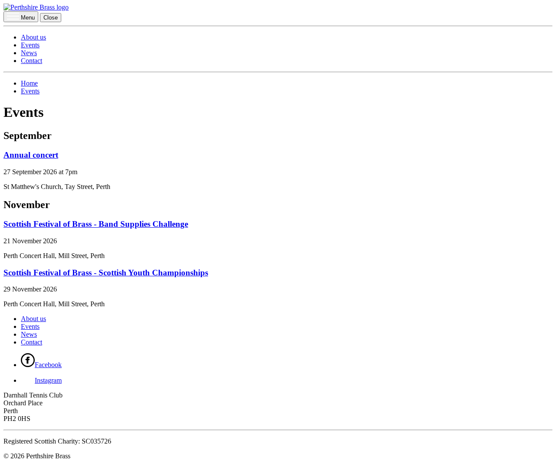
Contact (31, 60)
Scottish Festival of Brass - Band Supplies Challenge (95, 224)
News (29, 52)
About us (33, 37)
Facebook (48, 364)
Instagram (48, 380)
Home (29, 83)
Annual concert (30, 154)
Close (50, 17)
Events (30, 45)
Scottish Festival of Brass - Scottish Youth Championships (105, 272)
